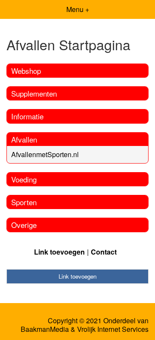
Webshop (26, 70)
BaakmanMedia (45, 329)
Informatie (27, 116)
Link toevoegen (59, 252)
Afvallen (24, 139)
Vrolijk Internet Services (113, 329)
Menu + (77, 9)
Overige (24, 224)
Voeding (24, 179)
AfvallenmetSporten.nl (45, 154)
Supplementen (34, 93)
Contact (104, 252)
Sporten (24, 202)
